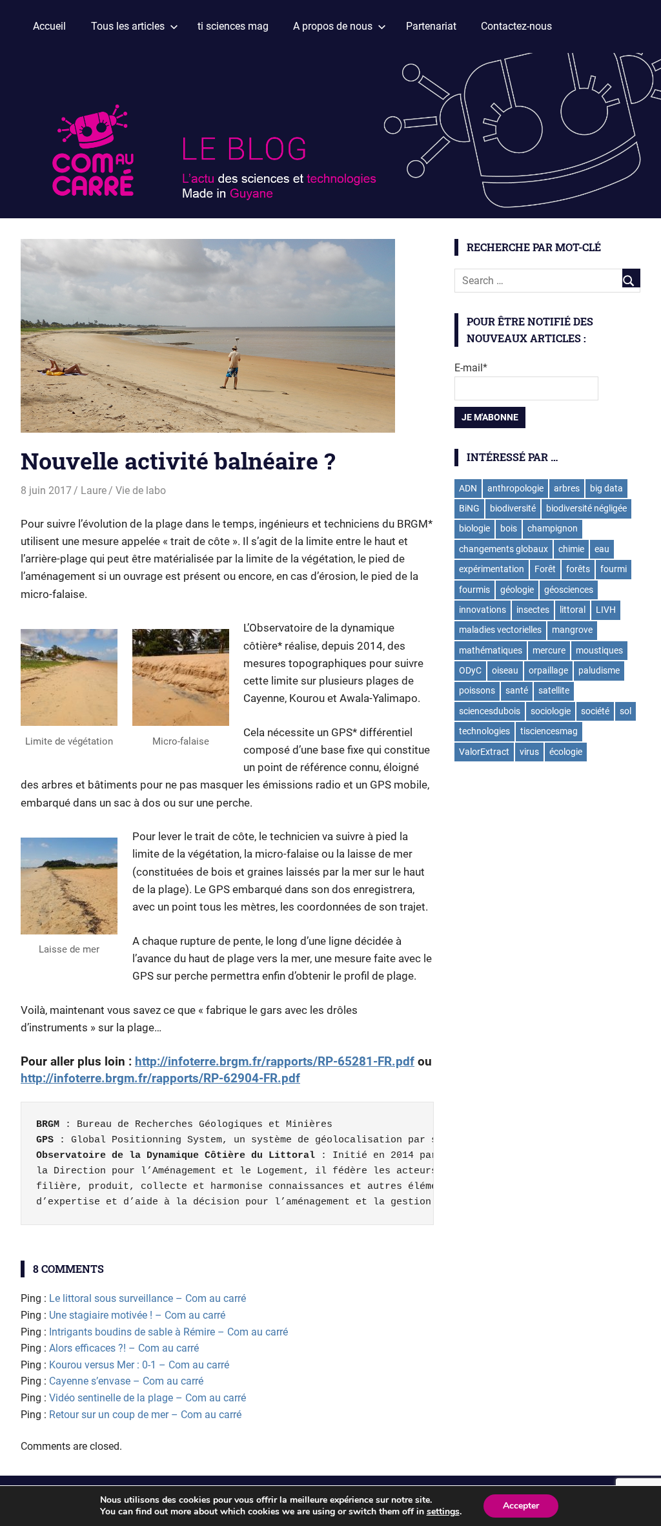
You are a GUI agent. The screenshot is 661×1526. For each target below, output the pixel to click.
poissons (477, 690)
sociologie (551, 711)
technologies (484, 731)
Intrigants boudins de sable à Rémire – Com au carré (168, 1332)
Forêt (545, 569)
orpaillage (548, 670)
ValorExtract (484, 752)
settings (443, 1512)
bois (508, 528)
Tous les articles (128, 26)
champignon (552, 528)
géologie (517, 589)
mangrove (572, 629)
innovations (482, 609)
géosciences (568, 589)
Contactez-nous (516, 26)
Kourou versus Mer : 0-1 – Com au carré (139, 1365)
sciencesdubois (489, 711)
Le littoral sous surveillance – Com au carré (147, 1298)
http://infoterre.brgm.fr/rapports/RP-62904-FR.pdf (160, 1078)
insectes (532, 609)
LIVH (606, 609)
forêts (578, 569)
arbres (567, 488)
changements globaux (503, 549)
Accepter (521, 1506)
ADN (468, 488)
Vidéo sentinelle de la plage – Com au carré (147, 1398)
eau (602, 549)
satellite (553, 690)
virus (529, 752)
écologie (565, 752)
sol (625, 711)
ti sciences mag (233, 26)
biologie (474, 528)
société (595, 711)
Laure (94, 490)
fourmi (613, 569)
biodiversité (513, 508)
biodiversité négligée (586, 508)
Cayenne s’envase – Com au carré (126, 1381)
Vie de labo (141, 490)
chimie (571, 549)
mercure (549, 650)
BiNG (469, 508)
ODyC (470, 670)
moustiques (599, 650)
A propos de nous (332, 26)
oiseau (505, 670)
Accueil (49, 26)
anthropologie (515, 488)
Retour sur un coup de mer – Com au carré (145, 1414)
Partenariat (431, 26)
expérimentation (491, 569)
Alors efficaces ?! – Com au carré (124, 1348)
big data (606, 488)
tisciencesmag (549, 731)
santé (516, 690)
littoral (572, 609)
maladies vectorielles (500, 629)
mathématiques (490, 650)
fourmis (474, 589)
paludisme (599, 670)
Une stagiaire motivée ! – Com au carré (137, 1315)
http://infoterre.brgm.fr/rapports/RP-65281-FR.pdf (274, 1061)
